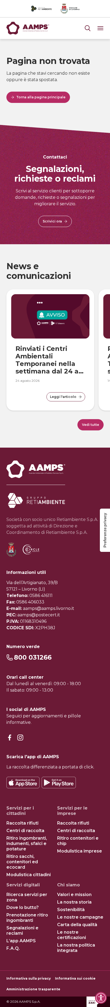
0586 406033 (30, 602)
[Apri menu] (87, 28)
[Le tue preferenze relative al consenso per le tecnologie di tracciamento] (105, 530)
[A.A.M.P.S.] (27, 28)
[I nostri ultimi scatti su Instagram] (20, 737)
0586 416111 (41, 595)
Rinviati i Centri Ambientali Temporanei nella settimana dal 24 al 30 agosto (48, 364)
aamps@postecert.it (38, 614)
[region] (55, 345)
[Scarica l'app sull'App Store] (23, 782)
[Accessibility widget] (101, 998)
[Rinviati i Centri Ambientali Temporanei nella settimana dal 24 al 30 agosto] (50, 316)
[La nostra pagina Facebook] (9, 737)
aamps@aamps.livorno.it (48, 608)
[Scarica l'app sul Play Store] (59, 782)
